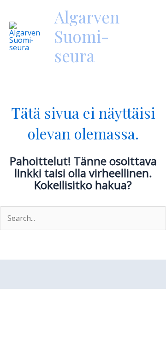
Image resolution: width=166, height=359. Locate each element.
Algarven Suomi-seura (86, 36)
